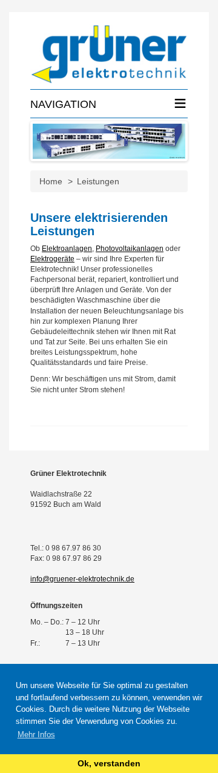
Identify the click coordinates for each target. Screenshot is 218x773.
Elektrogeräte (52, 259)
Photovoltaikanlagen (130, 248)
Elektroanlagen (67, 248)
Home (50, 181)
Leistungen (98, 181)
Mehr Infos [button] (36, 734)
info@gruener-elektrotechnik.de (82, 579)
